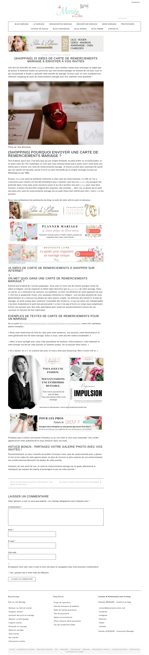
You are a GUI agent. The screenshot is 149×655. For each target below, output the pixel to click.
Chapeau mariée (16, 612)
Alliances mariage (16, 630)
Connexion (136, 2)
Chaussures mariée (17, 641)
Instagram (103, 615)
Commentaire (15, 507)
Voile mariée (14, 634)
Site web (12, 552)
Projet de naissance (62, 602)
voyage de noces (119, 649)
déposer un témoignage (19, 619)
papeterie (74, 289)
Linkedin (102, 626)
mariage (41, 68)
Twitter (102, 623)
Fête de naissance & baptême (66, 606)
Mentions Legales (45, 649)
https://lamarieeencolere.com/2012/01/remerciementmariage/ (52, 324)
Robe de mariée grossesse (65, 610)
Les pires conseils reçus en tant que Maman (79, 482)
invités (82, 182)
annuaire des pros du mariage (21, 615)
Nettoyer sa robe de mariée (20, 608)
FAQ (56, 649)
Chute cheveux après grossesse (67, 621)
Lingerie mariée (15, 623)
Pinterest (102, 619)
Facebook (103, 612)
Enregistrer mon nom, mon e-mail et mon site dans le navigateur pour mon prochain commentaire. (53, 567)
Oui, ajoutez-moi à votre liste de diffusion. (29, 573)
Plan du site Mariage (17, 602)
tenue (82, 185)
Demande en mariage (18, 626)
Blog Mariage (13, 597)
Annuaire (64, 649)
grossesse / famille (101, 649)
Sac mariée (13, 637)
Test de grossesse (61, 613)
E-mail (12, 541)
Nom (11, 530)
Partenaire (76, 649)
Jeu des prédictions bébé (64, 625)
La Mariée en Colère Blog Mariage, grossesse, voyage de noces (74, 11)
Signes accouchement (63, 617)
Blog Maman (58, 597)
